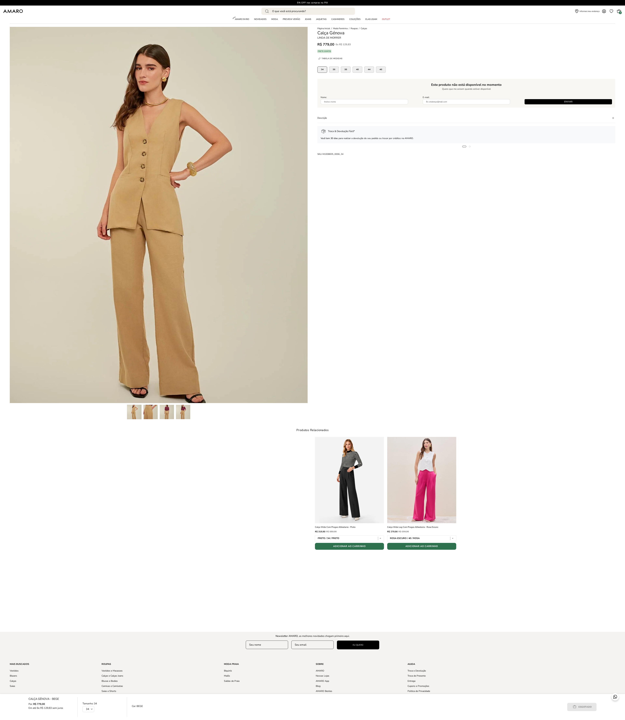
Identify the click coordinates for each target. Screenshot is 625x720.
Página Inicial (323, 28)
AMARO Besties (324, 691)
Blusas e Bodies (110, 680)
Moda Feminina (340, 28)
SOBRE (320, 664)
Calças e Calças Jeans (112, 675)
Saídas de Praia (231, 680)
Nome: (324, 97)
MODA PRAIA (231, 664)
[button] (355, 19)
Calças (364, 28)
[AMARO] (13, 11)
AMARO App (322, 680)
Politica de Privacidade (419, 691)
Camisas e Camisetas (112, 686)
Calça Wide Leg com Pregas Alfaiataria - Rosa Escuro (412, 527)
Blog (318, 686)
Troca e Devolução (417, 670)
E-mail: (426, 97)
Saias (12, 686)
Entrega (411, 680)
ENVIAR (568, 101)
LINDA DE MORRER (329, 38)
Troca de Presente (417, 675)
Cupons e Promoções (418, 686)
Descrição (322, 117)
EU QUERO (358, 645)
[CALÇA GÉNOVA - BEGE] (134, 412)
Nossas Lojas (322, 675)
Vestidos (14, 670)
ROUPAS (106, 664)
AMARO (320, 670)
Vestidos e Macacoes (112, 670)
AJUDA (411, 664)
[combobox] (308, 11)
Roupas (354, 28)
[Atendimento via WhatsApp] (615, 696)
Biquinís (228, 670)
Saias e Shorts (109, 691)
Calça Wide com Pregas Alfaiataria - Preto (335, 527)
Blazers (13, 675)
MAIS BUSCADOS (19, 664)
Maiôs (227, 675)
